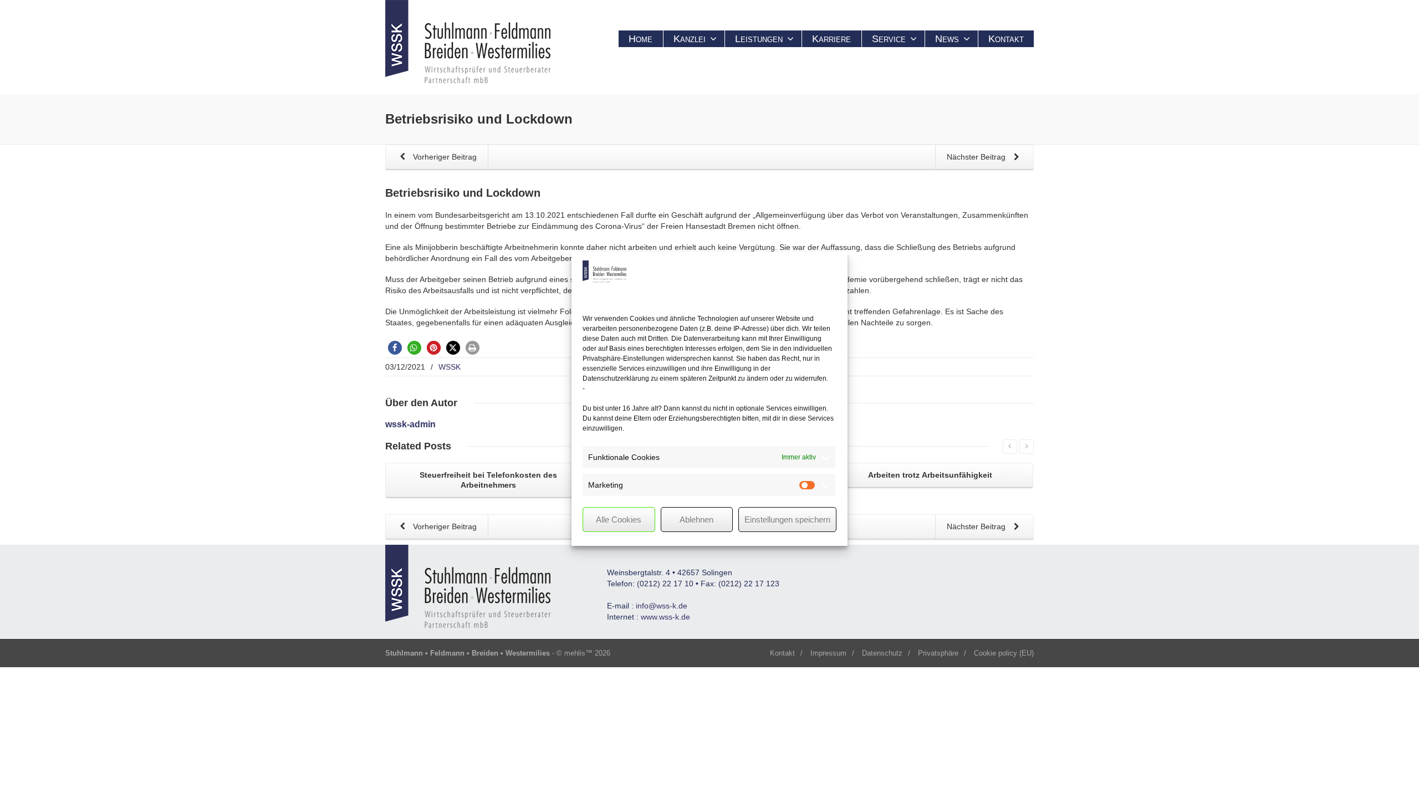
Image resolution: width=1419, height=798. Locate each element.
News (947, 38)
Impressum (828, 653)
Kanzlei (689, 38)
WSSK (449, 366)
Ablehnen (696, 519)
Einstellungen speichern (787, 519)
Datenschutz (882, 653)
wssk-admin (410, 424)
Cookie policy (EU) (1004, 653)
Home (640, 38)
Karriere (831, 38)
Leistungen (759, 38)
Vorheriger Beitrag (444, 156)
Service (889, 38)
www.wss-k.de (665, 616)
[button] (395, 348)
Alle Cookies (618, 519)
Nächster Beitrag (977, 156)
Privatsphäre (938, 653)
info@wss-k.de (661, 605)
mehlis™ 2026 (587, 653)
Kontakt (1006, 38)
